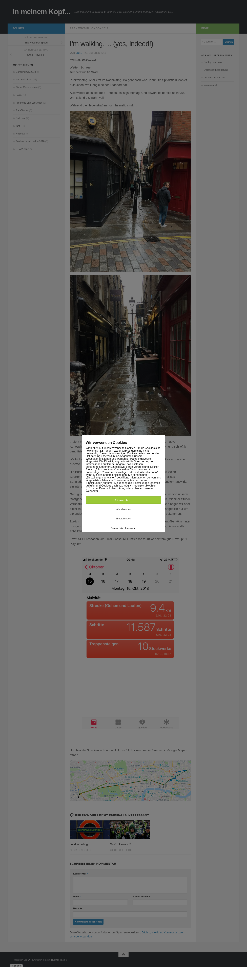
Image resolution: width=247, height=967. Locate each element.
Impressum (130, 528)
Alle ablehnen (123, 509)
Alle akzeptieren (123, 500)
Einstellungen (123, 518)
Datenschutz (117, 528)
